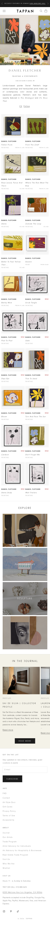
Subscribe (12, 779)
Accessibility (8, 820)
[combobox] (41, 10)
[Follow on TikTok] (18, 911)
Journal (6, 833)
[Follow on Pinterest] (11, 911)
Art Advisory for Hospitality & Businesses (22, 850)
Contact (6, 798)
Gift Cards (7, 807)
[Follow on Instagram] (4, 911)
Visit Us (6, 859)
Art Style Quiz (9, 802)
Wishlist (6, 868)
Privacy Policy (9, 811)
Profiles (7, 698)
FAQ (5, 793)
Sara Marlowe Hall (37, 3)
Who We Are (8, 864)
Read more (8, 730)
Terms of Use (9, 815)
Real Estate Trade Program (15, 855)
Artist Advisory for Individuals (17, 846)
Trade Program (10, 842)
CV (20, 106)
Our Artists (8, 837)
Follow (27, 106)
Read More (25, 741)
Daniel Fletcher (8, 141)
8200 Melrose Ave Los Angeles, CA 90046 (22, 892)
